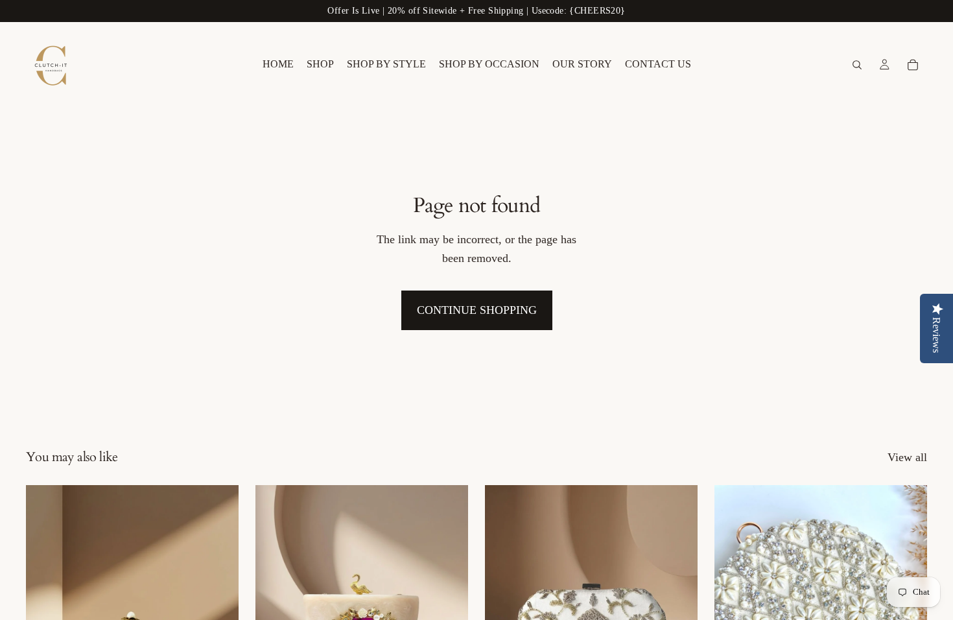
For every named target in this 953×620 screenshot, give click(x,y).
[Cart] (913, 65)
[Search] (857, 65)
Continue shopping (477, 310)
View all (907, 457)
